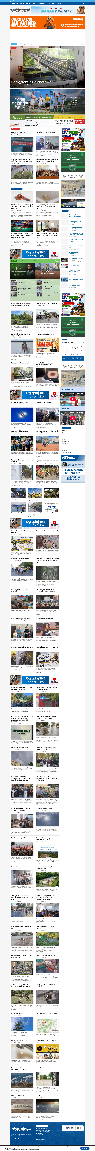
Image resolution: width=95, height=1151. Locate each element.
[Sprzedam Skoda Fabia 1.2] (72, 260)
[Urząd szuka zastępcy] (22, 1106)
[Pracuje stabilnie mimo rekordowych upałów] (22, 1080)
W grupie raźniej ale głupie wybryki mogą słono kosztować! (45, 79)
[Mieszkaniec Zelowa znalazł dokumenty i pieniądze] (22, 631)
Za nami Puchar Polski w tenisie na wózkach (46, 274)
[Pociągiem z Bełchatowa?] (22, 374)
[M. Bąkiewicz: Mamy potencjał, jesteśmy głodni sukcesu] (39, 294)
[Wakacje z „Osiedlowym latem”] (47, 542)
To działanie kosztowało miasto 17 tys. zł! (22, 461)
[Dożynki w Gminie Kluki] (51, 507)
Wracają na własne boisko (18, 275)
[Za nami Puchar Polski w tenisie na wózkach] (47, 271)
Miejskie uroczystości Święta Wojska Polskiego (46, 748)
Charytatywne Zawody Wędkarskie (49, 499)
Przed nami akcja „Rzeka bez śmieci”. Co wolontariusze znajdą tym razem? (21, 305)
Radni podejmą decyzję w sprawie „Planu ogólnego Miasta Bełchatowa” (45, 897)
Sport (22, 3)
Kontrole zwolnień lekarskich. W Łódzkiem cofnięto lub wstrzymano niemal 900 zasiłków (22, 719)
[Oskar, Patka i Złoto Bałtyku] (47, 1051)
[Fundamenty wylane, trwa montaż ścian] (47, 879)
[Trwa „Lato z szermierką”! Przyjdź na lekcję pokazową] (22, 997)
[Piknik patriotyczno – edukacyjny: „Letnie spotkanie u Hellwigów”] (47, 791)
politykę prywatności (70, 1147)
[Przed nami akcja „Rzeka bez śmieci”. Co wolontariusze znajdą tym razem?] (22, 318)
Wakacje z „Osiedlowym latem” (47, 531)
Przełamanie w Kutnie (23, 281)
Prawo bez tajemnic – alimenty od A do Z (47, 648)
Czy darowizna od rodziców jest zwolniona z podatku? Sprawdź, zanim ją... (22, 206)
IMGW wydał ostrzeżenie (19, 748)
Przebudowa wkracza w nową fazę (46, 1014)
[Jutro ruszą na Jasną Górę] (22, 569)
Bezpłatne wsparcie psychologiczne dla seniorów (21, 133)
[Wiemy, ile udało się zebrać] (47, 966)
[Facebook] (80, 1)
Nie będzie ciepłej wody (19, 1041)
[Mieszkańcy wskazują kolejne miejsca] (22, 939)
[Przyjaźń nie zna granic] (22, 877)
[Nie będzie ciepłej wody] (22, 1051)
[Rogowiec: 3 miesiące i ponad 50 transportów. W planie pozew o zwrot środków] (47, 573)
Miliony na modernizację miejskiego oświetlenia (19, 403)
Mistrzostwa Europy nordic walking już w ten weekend (30, 260)
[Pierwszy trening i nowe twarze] (14, 294)
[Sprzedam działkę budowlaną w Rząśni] (72, 285)
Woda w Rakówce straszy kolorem (45, 927)
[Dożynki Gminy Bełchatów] (47, 345)
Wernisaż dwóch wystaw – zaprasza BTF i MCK (45, 839)
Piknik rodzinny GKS (18, 838)
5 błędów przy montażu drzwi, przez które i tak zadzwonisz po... (46, 206)
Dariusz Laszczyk (15, 364)
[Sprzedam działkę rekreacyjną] (72, 254)
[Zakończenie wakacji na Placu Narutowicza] (47, 316)
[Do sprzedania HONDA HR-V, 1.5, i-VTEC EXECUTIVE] (72, 235)
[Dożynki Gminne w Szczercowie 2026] (47, 472)
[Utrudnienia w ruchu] (47, 1079)
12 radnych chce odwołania (45, 132)
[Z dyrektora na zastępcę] (47, 629)
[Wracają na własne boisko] (22, 271)
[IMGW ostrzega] (22, 1024)
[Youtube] (84, 1)
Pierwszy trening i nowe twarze (25, 292)
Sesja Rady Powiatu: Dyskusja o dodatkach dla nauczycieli (47, 160)
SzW (12, 210)
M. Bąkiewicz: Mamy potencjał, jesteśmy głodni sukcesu (50, 293)
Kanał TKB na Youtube (54, 3)
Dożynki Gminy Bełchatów (45, 334)
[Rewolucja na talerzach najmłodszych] (47, 415)
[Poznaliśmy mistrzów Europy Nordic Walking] (18, 507)
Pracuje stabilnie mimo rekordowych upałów (19, 1069)
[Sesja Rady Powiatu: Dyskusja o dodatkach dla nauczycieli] (47, 172)
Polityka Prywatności (66, 448)
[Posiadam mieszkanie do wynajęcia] (72, 241)
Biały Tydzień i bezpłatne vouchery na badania (45, 364)
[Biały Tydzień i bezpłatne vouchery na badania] (47, 375)
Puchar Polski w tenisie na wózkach (20, 590)
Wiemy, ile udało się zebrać (45, 955)
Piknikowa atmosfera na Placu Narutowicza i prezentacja (21, 688)
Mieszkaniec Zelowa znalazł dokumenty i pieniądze (20, 619)
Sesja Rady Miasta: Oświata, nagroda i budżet (20, 335)
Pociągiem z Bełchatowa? (20, 363)
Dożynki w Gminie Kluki (49, 512)
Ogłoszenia (43, 1)
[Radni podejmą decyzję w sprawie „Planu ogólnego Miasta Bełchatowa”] (47, 910)
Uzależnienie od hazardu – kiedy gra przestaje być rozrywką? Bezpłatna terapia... (22, 235)
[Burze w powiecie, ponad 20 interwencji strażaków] (47, 729)
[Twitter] (82, 1)
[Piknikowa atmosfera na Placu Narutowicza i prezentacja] (22, 700)
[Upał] (47, 1106)
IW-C (12, 84)
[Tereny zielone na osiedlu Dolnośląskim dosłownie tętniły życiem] (22, 910)
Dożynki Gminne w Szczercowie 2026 (47, 461)
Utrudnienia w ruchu (43, 1068)
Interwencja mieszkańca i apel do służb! (46, 985)
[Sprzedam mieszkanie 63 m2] (72, 247)
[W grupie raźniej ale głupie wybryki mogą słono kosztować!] (48, 67)
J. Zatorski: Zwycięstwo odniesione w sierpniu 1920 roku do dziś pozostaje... (20, 778)
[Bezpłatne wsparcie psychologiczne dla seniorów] (22, 144)
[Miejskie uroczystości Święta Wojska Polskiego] (47, 760)
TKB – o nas (64, 445)
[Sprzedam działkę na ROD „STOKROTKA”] (72, 229)
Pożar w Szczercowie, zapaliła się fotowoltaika (46, 688)
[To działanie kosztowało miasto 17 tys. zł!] (22, 472)
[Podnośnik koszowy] (72, 266)
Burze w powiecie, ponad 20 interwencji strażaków (46, 717)
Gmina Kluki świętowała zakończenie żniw (19, 432)
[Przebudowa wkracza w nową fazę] (47, 1026)
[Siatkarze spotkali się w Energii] (39, 288)
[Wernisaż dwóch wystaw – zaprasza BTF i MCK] (47, 850)
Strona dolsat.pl (65, 441)
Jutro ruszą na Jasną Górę (20, 558)
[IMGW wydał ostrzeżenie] (22, 758)
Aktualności (14, 3)
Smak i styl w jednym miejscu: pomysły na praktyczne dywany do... (47, 235)
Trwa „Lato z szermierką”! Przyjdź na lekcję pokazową (20, 985)
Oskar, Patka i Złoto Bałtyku (46, 1041)
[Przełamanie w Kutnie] (14, 282)
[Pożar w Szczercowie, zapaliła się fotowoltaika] (47, 700)
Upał (38, 1095)
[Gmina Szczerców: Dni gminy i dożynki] (22, 543)
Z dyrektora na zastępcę (44, 618)
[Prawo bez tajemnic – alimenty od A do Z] (47, 659)
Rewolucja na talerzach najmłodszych (44, 403)
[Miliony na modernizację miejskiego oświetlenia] (22, 415)
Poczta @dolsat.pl (66, 443)
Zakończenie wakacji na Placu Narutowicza (28, 44)
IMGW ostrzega (16, 1013)
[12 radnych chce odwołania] (47, 143)
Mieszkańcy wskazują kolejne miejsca (21, 927)
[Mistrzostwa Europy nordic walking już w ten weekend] (14, 288)
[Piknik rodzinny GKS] (22, 849)
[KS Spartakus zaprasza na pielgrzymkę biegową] (35, 493)
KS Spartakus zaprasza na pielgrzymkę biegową (34, 499)
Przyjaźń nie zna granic (19, 867)
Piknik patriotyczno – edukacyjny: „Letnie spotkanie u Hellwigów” (47, 778)
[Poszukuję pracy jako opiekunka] (72, 222)
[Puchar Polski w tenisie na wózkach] (39, 282)
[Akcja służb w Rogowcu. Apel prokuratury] (22, 968)
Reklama (28, 3)
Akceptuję (84, 1148)
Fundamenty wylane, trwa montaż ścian (45, 868)
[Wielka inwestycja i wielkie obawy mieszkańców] (22, 821)
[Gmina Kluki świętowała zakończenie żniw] (22, 443)
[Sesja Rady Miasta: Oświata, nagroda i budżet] (22, 346)
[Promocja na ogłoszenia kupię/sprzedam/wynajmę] (72, 279)
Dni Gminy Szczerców (16, 499)
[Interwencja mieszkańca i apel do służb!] (47, 997)
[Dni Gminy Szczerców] (18, 493)
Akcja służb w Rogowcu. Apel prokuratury (21, 956)
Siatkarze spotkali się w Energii (50, 286)
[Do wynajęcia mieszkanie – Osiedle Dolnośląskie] (72, 216)
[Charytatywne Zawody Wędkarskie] (51, 493)
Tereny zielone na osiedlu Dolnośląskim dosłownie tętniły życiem (22, 897)
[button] (83, 3)
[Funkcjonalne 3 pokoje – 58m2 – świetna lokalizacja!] (72, 272)
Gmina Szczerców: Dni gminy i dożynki (21, 532)
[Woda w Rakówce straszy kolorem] (47, 939)
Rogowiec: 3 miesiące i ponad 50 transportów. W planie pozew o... (47, 560)
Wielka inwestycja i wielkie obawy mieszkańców (20, 809)
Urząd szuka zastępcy (18, 1095)
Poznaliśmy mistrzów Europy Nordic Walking (18, 513)
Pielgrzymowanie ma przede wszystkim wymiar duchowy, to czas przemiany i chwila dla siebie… (35, 514)
